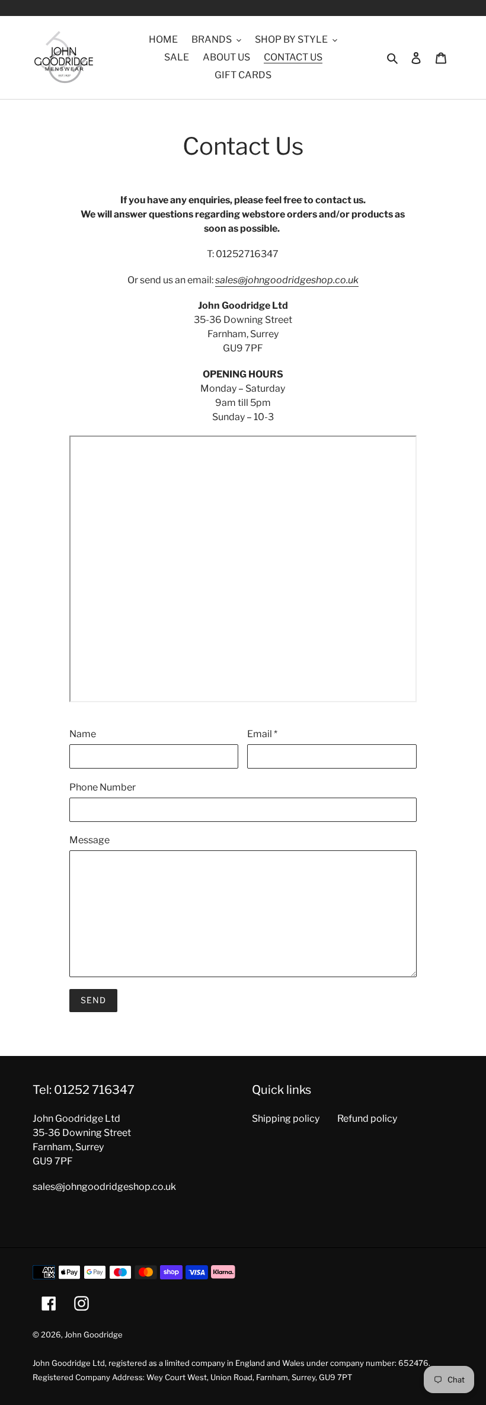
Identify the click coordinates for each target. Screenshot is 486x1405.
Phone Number (102, 787)
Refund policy (367, 1118)
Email (262, 734)
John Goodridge (94, 1334)
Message (89, 840)
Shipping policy (285, 1118)
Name (82, 734)
